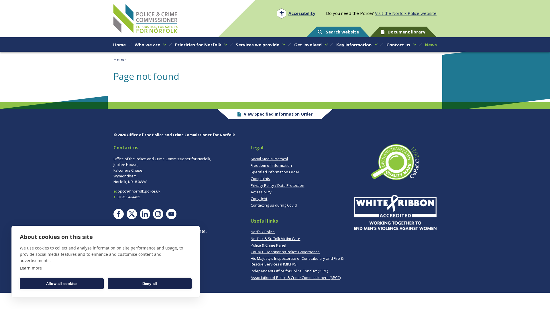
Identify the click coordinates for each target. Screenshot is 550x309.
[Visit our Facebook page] (118, 214)
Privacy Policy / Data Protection (277, 185)
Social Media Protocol (269, 158)
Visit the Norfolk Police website (406, 13)
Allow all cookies (61, 284)
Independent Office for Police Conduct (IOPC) (289, 271)
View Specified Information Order (278, 114)
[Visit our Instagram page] (158, 214)
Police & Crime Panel (268, 245)
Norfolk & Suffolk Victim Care (275, 238)
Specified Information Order (275, 172)
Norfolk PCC (145, 18)
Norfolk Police (263, 231)
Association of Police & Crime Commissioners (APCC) (296, 277)
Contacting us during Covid (274, 205)
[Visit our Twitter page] (132, 214)
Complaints (260, 178)
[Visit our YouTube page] (171, 214)
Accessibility (261, 192)
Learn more (31, 268)
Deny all (149, 284)
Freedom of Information (271, 165)
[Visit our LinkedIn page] (145, 214)
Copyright (259, 198)
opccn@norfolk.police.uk (139, 191)
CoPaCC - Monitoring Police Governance (285, 251)
